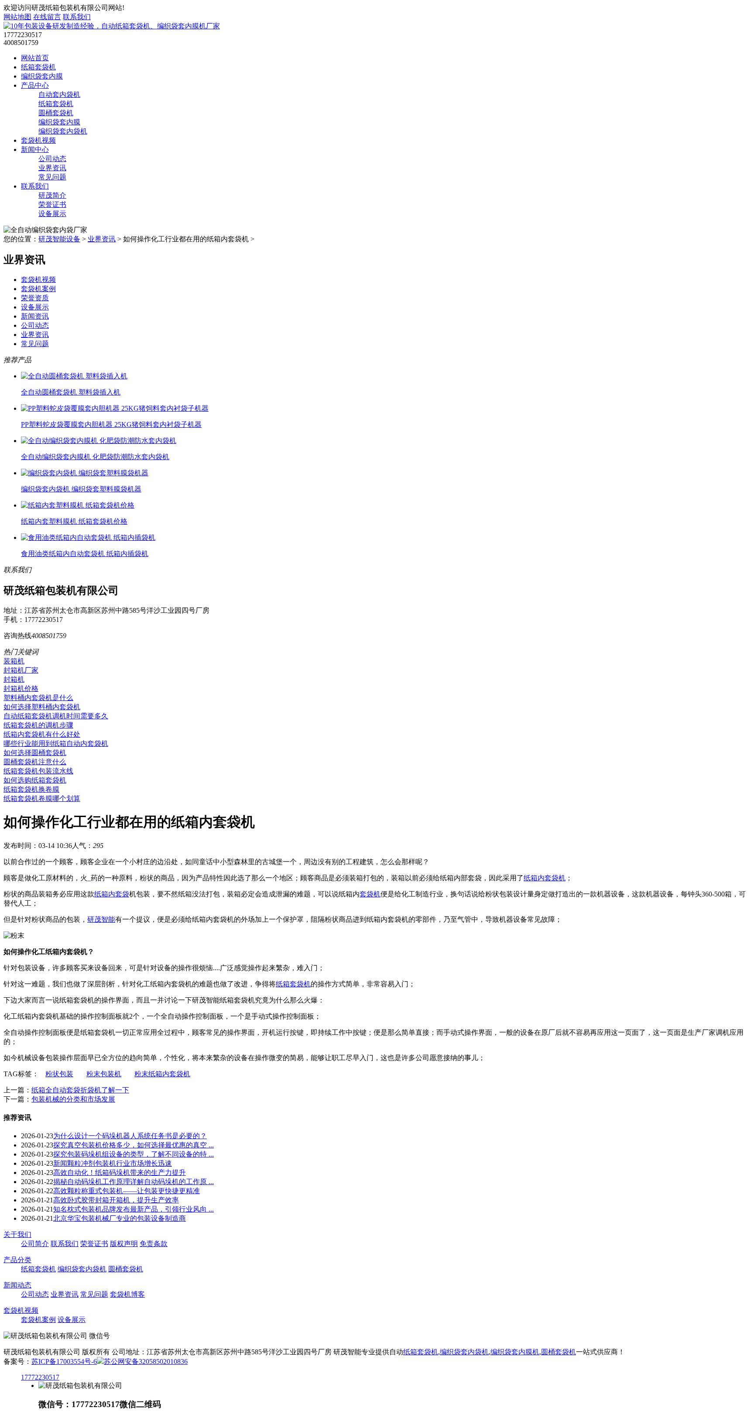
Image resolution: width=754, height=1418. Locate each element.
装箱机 (13, 661)
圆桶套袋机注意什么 (34, 762)
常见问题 (52, 177)
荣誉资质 (35, 298)
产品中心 (35, 85)
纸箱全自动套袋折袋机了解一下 (80, 1090)
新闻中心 (35, 149)
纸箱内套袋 (111, 894)
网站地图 (17, 17)
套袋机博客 (127, 1294)
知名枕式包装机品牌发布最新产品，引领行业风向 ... (133, 1209)
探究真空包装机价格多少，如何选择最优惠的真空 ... (133, 1145)
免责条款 (154, 1243)
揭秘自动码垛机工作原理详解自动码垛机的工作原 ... (133, 1181)
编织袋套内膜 (42, 76)
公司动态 (52, 158)
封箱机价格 (20, 688)
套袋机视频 (38, 140)
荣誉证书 (52, 204)
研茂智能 (101, 919)
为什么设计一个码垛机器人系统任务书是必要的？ (130, 1136)
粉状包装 (59, 1074)
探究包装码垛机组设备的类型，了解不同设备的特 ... (133, 1154)
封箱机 (13, 679)
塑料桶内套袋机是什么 (38, 697)
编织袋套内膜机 (514, 1352)
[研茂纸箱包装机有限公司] (111, 26)
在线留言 (47, 17)
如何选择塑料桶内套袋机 (41, 707)
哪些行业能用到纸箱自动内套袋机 (55, 743)
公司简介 (35, 1243)
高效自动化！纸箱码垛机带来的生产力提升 (119, 1172)
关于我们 (17, 1234)
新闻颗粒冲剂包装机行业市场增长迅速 (112, 1163)
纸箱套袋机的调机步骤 (38, 725)
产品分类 (17, 1259)
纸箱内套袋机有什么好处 (41, 734)
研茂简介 (52, 195)
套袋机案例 (38, 288)
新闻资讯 (35, 316)
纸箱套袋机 (38, 67)
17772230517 (40, 1377)
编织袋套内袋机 (62, 131)
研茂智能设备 (59, 239)
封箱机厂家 (20, 670)
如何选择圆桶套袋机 (34, 752)
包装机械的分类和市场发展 (73, 1099)
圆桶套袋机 (55, 113)
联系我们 (77, 17)
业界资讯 (52, 168)
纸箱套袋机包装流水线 (38, 771)
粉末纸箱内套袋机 (162, 1074)
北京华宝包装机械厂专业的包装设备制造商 (119, 1218)
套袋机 (370, 894)
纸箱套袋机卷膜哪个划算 (41, 798)
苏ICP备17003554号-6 (64, 1361)
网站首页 (35, 58)
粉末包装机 (103, 1074)
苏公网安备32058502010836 (146, 1361)
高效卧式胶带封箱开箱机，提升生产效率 (116, 1200)
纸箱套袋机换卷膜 (31, 789)
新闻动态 (17, 1285)
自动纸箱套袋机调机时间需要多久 (55, 716)
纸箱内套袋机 (545, 878)
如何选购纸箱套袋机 (34, 780)
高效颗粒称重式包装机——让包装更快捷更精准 (126, 1191)
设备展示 (52, 213)
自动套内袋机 (59, 94)
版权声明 (124, 1243)
